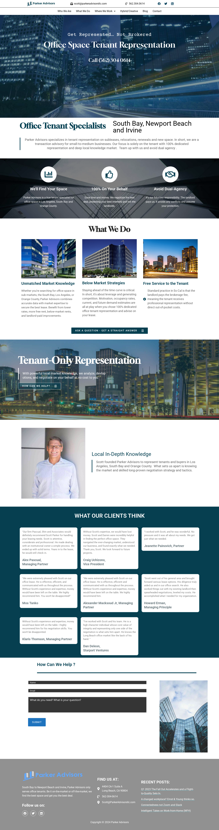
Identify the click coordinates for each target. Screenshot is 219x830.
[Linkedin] (172, 4)
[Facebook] (159, 4)
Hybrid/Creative (129, 11)
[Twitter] (166, 4)
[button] (105, 11)
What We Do (83, 11)
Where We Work (103, 11)
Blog (145, 11)
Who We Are (64, 11)
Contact (157, 11)
